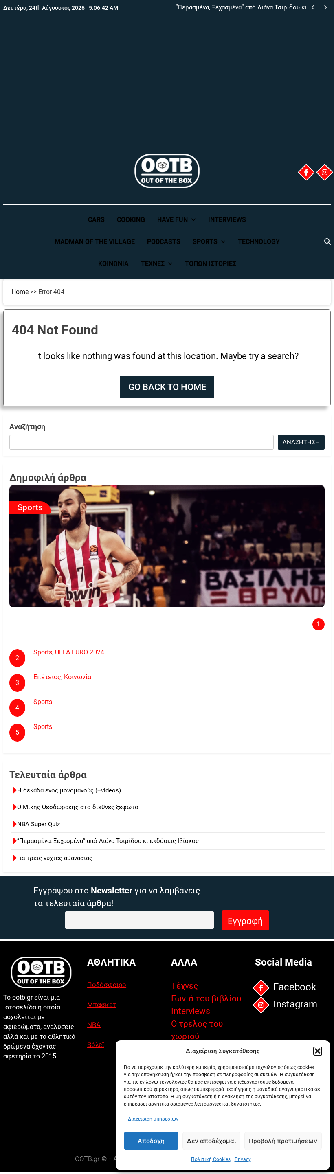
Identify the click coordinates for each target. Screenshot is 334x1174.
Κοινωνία (113, 264)
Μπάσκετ (101, 1005)
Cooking (131, 220)
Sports (205, 242)
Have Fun (172, 220)
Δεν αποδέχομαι (211, 1141)
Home (20, 292)
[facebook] (306, 172)
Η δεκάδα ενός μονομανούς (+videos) (69, 790)
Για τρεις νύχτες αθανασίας (54, 858)
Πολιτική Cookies (211, 1159)
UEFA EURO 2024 (79, 652)
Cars (96, 220)
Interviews (227, 220)
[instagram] (324, 172)
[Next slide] (325, 7)
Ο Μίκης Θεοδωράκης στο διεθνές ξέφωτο (77, 807)
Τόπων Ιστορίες (210, 264)
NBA (94, 1024)
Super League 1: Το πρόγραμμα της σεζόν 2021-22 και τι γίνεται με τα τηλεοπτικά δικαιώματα (172, 737)
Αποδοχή (151, 1141)
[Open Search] (327, 241)
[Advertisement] (167, 91)
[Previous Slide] (313, 7)
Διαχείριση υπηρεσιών (153, 1119)
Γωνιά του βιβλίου (206, 998)
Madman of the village (95, 242)
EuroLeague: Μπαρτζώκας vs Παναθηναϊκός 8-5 (103, 712)
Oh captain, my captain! (51, 612)
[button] (318, 1051)
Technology (259, 242)
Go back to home (167, 387)
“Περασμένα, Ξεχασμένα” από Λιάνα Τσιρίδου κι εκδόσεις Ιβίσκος (241, 7)
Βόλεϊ (95, 1044)
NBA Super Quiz (38, 824)
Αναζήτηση (27, 426)
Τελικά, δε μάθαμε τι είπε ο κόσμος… (88, 687)
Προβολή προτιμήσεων (283, 1141)
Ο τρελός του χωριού (197, 1030)
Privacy (243, 1159)
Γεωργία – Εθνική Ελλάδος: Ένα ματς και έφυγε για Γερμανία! (123, 663)
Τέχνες (153, 264)
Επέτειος (47, 677)
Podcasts (163, 242)
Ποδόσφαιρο (106, 985)
